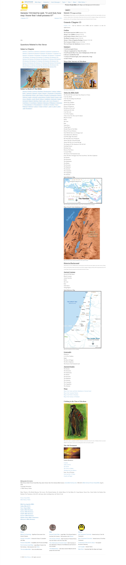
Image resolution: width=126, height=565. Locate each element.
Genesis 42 (34, 65)
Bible (50, 532)
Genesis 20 (34, 57)
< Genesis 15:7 (24, 18)
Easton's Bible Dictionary (26, 511)
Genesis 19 (28, 57)
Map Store (81, 549)
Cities (38, 547)
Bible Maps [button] (38, 2)
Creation (66, 462)
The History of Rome (54, 538)
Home (22, 532)
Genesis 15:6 (67, 25)
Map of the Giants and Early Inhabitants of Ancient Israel (77, 391)
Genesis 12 (57, 53)
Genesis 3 (37, 51)
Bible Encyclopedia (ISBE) (27, 504)
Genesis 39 (53, 63)
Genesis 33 (48, 61)
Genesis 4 (43, 51)
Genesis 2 (31, 51)
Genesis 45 (55, 65)
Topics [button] (64, 2)
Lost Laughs (81, 546)
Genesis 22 (48, 57)
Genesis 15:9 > (58, 18)
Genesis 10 (44, 53)
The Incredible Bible (25, 549)
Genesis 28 (53, 59)
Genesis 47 (32, 67)
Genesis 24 (25, 59)
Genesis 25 (32, 59)
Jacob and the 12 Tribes (69, 474)
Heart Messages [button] (55, 2)
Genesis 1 (25, 51)
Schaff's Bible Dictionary (26, 513)
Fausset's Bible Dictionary (27, 515)
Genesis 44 (48, 65)
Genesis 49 (46, 67)
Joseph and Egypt (68, 476)
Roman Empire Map (54, 534)
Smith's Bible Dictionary (26, 510)
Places (71, 536)
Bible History (27, 557)
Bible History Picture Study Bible (91, 482)
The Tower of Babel (68, 468)
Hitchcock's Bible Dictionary (27, 519)
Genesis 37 (39, 63)
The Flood (66, 466)
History (80, 532)
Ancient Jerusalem (25, 538)
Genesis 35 (25, 63)
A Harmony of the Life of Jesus (86, 542)
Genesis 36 (32, 63)
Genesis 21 (41, 57)
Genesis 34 (55, 61)
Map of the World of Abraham (71, 394)
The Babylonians (53, 548)
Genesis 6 (55, 51)
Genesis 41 (28, 65)
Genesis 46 (25, 67)
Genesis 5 (49, 51)
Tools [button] (69, 2)
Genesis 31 (34, 61)
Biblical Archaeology (25, 534)
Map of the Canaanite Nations (71, 393)
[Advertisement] (41, 28)
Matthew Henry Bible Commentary (29, 517)
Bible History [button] (81, 2)
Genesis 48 (39, 67)
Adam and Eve (67, 464)
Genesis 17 (53, 55)
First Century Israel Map (26, 545)
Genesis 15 (39, 55)
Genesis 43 (41, 65)
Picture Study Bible (25, 542)
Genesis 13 (25, 55)
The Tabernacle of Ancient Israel (58, 543)
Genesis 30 (28, 61)
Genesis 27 (46, 59)
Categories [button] (46, 2)
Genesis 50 (53, 67)
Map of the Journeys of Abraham (72, 396)
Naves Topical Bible (25, 508)
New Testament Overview (85, 538)
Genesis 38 (46, 63)
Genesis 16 (46, 55)
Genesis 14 (32, 55)
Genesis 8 (31, 53)
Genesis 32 (41, 61)
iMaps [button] (74, 2)
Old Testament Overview (84, 534)
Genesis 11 (51, 53)
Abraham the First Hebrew (70, 470)
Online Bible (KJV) (25, 506)
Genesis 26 (39, 59)
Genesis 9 (37, 53)
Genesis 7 (25, 53)
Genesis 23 (55, 57)
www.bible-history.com (71, 482)
